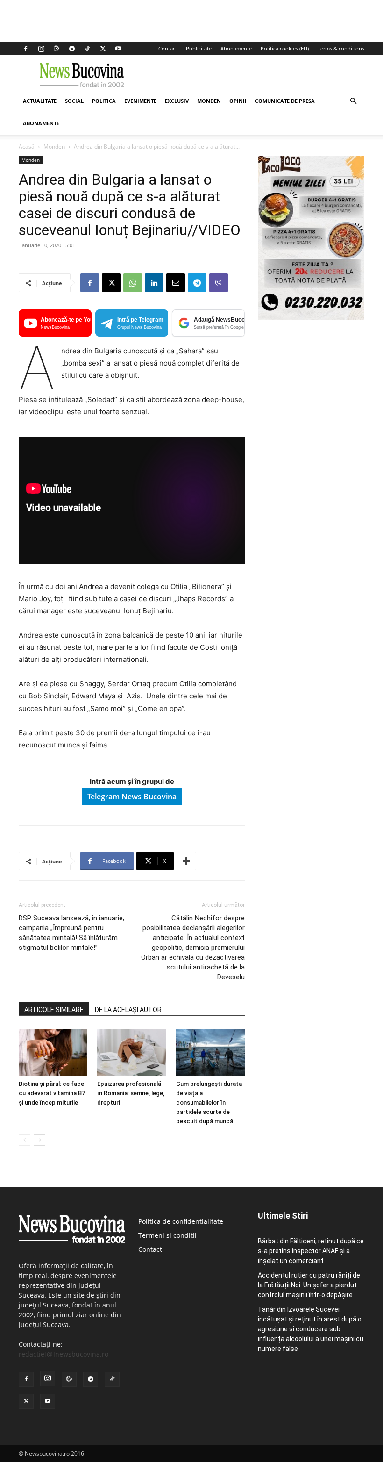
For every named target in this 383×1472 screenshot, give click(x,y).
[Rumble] (57, 48)
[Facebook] (26, 48)
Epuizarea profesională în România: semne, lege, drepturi (130, 1093)
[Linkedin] (154, 282)
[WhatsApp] (132, 282)
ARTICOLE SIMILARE (54, 1009)
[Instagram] (41, 48)
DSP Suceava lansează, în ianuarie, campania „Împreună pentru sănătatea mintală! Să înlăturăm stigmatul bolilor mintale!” (71, 933)
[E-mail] (175, 282)
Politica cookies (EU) (285, 48)
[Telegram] (72, 48)
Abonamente (236, 48)
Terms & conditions (341, 48)
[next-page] (39, 1140)
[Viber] (218, 282)
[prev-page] (24, 1140)
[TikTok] (87, 48)
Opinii (238, 100)
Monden (209, 100)
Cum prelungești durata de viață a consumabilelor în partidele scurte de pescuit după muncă (209, 1102)
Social (74, 100)
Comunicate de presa (285, 100)
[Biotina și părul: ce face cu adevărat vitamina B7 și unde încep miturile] (53, 1052)
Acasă (27, 147)
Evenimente (140, 100)
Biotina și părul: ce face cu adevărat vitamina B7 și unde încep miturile (52, 1093)
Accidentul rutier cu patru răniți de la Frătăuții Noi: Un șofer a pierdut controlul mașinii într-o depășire (309, 1285)
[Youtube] (118, 48)
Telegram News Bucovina (132, 796)
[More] (186, 861)
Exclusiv (177, 100)
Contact (167, 48)
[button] (353, 101)
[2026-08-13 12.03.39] (311, 317)
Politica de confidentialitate (180, 1221)
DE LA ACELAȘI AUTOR (128, 1009)
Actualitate (40, 100)
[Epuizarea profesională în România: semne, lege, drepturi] (131, 1052)
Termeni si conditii (167, 1235)
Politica (104, 100)
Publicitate (199, 48)
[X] (103, 48)
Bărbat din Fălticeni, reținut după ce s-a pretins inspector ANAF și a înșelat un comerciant (311, 1250)
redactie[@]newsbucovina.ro (63, 1354)
